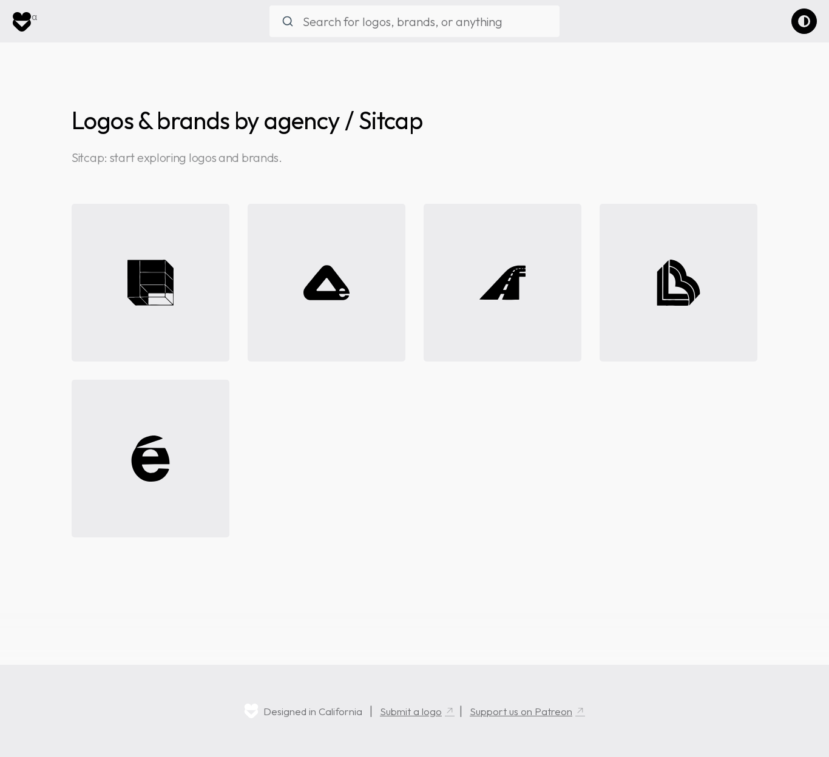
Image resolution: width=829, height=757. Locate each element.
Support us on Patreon (521, 711)
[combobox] (414, 21)
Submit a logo (411, 711)
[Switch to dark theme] (804, 21)
